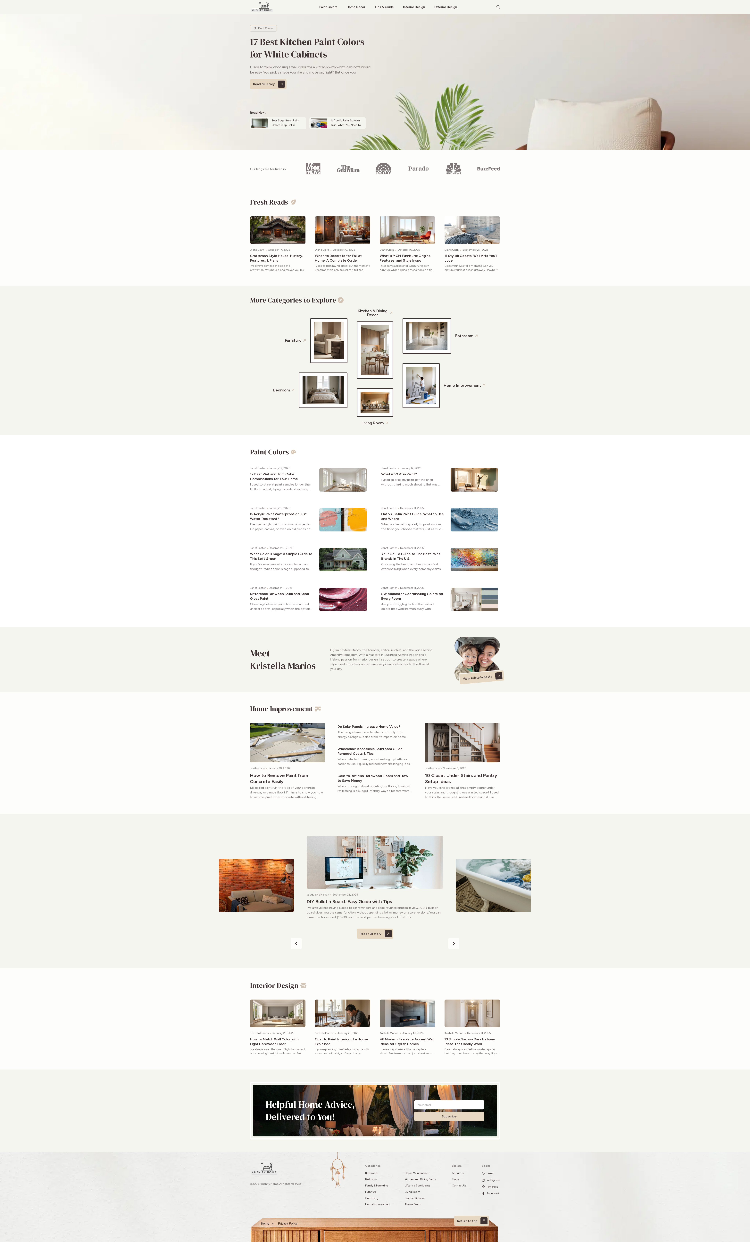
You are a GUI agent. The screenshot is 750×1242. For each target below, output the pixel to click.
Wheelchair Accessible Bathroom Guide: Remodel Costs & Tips (370, 751)
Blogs (455, 1179)
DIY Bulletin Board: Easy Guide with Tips (349, 901)
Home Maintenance (417, 1173)
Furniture (370, 1192)
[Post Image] (277, 230)
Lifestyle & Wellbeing (417, 1185)
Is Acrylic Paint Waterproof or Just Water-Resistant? (278, 516)
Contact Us (459, 1185)
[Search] (498, 7)
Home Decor (356, 7)
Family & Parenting (376, 1185)
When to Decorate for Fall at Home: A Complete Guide (338, 258)
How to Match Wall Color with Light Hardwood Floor (274, 1041)
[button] (296, 943)
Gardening (371, 1198)
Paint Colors (328, 7)
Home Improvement (377, 1204)
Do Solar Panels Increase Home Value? (369, 726)
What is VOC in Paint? (399, 474)
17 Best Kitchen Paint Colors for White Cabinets (307, 48)
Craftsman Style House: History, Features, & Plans (276, 258)
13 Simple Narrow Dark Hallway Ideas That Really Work (470, 1041)
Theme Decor (413, 1204)
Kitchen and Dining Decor (420, 1179)
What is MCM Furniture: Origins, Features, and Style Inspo (405, 258)
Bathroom (371, 1173)
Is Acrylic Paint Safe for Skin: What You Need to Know (346, 125)
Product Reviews (415, 1198)
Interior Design (414, 7)
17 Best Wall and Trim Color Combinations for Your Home (274, 476)
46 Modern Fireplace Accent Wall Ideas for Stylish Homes (407, 1041)
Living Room (412, 1192)
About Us (458, 1173)
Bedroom (371, 1179)
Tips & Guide (384, 7)
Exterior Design (445, 7)
